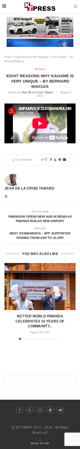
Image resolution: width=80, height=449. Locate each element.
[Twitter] (29, 409)
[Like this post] (45, 159)
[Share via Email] (64, 159)
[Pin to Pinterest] (59, 159)
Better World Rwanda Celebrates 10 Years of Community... (40, 321)
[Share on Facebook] (51, 159)
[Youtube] (60, 409)
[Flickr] (50, 409)
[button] (8, 301)
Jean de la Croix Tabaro (37, 92)
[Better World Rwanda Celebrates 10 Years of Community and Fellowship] (40, 286)
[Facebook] (19, 409)
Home (8, 56)
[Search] (75, 6)
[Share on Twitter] (55, 160)
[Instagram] (40, 409)
